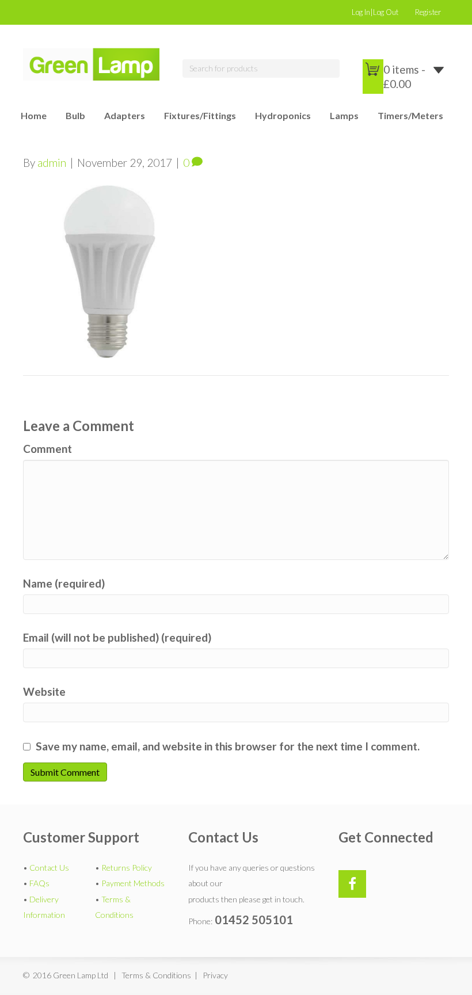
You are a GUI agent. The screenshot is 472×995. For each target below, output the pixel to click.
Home (34, 115)
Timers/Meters (410, 115)
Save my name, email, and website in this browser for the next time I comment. (228, 746)
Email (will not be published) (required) (117, 637)
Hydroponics (283, 115)
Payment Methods (133, 883)
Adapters (124, 115)
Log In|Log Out (375, 12)
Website (44, 691)
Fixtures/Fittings (200, 115)
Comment (47, 448)
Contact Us (49, 867)
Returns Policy (126, 867)
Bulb (75, 115)
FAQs (39, 883)
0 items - (404, 76)
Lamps (344, 115)
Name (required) (64, 583)
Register (428, 12)
